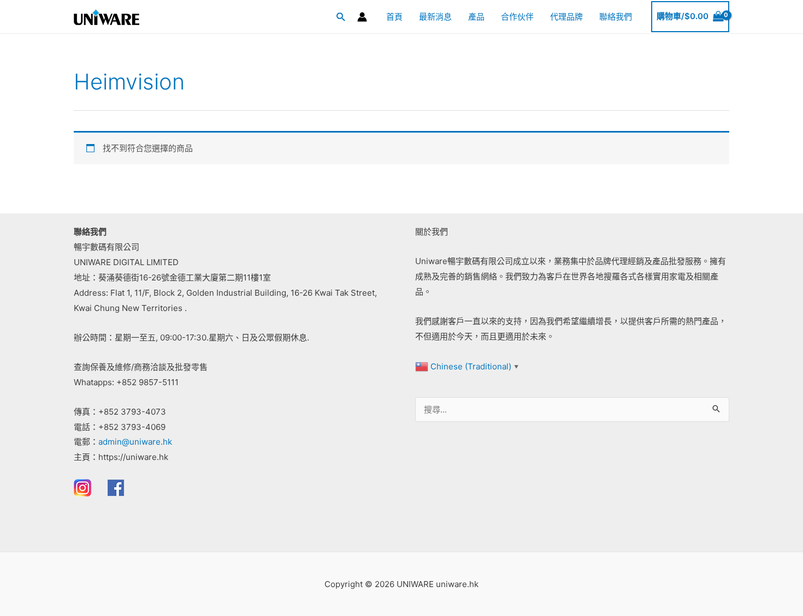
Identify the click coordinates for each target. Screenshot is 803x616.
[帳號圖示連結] (362, 17)
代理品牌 (566, 16)
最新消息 (435, 16)
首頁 (394, 16)
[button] (340, 16)
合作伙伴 (517, 16)
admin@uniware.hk (135, 441)
